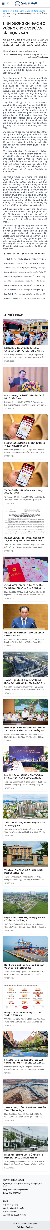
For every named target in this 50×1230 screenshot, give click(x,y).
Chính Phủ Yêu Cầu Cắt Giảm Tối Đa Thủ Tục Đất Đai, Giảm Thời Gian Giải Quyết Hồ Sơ (26, 281)
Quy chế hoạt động (10, 1204)
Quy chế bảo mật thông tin (13, 1208)
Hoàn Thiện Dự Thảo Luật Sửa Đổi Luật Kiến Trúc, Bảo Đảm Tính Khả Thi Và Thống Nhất (26, 294)
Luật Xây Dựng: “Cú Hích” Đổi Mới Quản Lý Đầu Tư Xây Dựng (26, 263)
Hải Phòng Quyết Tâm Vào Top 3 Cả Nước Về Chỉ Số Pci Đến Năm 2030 (24, 966)
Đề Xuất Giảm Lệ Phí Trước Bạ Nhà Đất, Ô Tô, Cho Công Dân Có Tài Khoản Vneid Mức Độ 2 (26, 276)
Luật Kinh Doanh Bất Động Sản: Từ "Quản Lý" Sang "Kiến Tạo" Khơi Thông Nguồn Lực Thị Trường (26, 298)
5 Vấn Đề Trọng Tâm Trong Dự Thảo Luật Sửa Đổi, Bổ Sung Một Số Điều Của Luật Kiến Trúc (25, 1063)
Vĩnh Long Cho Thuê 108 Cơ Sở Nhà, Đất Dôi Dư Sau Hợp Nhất (23, 871)
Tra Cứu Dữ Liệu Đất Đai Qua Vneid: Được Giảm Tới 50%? (25, 272)
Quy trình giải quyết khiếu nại (14, 1215)
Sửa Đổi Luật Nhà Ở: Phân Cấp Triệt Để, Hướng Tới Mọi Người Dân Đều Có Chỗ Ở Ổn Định (26, 290)
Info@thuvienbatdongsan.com (15, 1190)
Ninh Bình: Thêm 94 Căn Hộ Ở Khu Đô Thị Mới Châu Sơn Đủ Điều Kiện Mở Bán (23, 1156)
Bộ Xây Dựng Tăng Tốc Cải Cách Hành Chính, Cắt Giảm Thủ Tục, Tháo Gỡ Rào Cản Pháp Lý (26, 259)
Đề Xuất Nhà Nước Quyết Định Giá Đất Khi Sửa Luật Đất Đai (25, 285)
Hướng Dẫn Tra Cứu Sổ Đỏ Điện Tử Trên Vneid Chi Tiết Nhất (22, 1014)
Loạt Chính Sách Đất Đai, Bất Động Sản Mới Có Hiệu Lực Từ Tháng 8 (24, 919)
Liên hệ (5, 1201)
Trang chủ (7, 11)
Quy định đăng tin (10, 1211)
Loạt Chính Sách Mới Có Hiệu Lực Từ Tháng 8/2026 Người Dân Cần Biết (26, 268)
